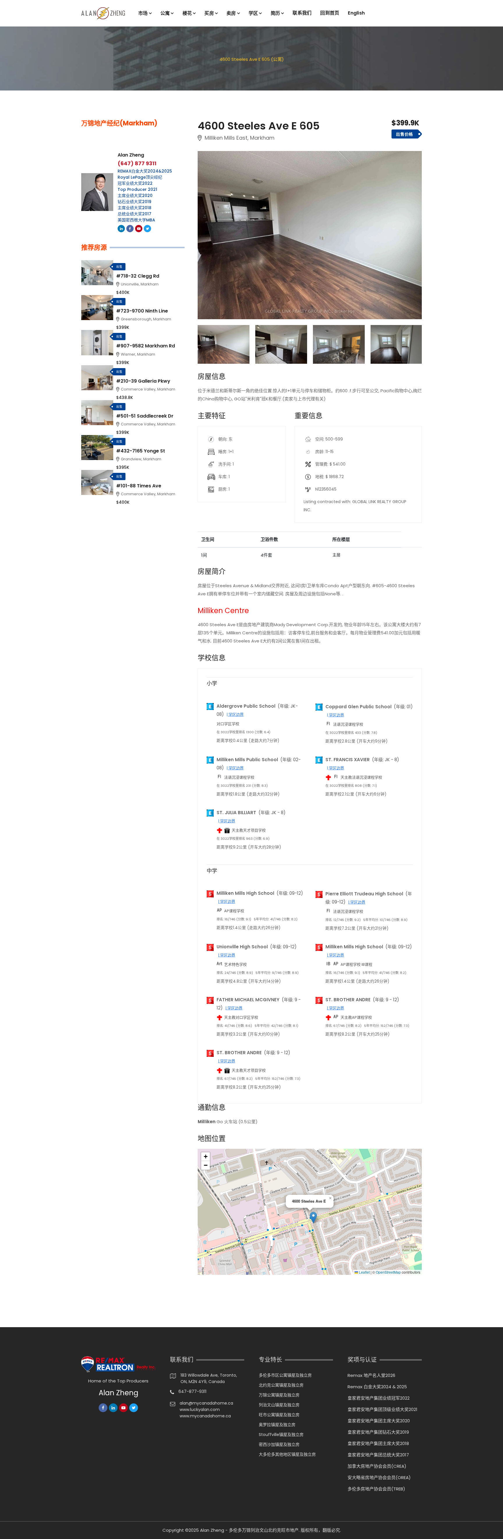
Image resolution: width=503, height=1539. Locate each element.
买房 (209, 13)
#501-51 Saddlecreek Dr (144, 416)
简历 (275, 13)
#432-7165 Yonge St (140, 451)
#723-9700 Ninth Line (142, 311)
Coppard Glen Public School (358, 707)
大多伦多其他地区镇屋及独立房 (287, 1454)
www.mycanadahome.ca (205, 1416)
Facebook (130, 228)
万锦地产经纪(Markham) (119, 123)
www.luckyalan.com (200, 1409)
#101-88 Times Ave (138, 486)
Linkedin (121, 228)
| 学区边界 (235, 714)
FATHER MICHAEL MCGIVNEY (248, 1000)
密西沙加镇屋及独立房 (279, 1444)
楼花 (187, 13)
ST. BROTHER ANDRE (348, 1000)
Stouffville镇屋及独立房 (281, 1434)
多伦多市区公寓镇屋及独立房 (285, 1375)
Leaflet (364, 1272)
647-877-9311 (192, 1391)
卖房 (231, 13)
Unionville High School (242, 947)
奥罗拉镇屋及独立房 (277, 1425)
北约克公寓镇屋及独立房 (281, 1385)
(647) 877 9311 (137, 163)
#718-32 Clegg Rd (137, 276)
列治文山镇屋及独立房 (279, 1405)
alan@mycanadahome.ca (206, 1403)
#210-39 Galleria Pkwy (143, 381)
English (356, 13)
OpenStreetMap (388, 1272)
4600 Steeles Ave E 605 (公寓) (251, 59)
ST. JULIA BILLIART (236, 813)
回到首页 (329, 13)
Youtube (138, 228)
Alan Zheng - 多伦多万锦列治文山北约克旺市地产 (249, 1530)
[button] (313, 1218)
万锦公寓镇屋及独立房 (279, 1395)
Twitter (147, 228)
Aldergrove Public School (246, 706)
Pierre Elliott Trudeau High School (364, 894)
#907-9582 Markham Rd (145, 346)
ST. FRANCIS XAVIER (347, 760)
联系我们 (302, 13)
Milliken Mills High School (245, 893)
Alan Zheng (131, 155)
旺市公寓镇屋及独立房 (279, 1415)
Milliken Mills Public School (247, 760)
